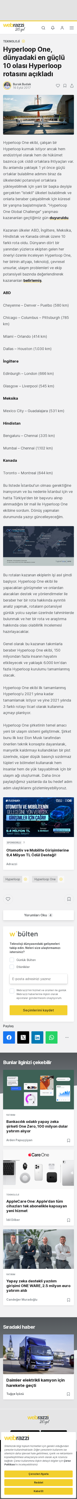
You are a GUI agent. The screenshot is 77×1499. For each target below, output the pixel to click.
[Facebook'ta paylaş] (10, 1037)
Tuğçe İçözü (15, 1394)
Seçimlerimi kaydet (38, 1010)
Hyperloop (13, 879)
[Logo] (14, 27)
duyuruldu (58, 218)
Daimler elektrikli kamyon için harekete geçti (35, 1383)
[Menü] (72, 28)
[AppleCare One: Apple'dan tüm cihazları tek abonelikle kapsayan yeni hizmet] (38, 1169)
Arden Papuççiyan (19, 1140)
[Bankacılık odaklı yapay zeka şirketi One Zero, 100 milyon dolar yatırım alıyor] (38, 1089)
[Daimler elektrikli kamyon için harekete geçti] (38, 1354)
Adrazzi (11, 864)
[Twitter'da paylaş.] (24, 1037)
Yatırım (10, 1114)
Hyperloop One (45, 879)
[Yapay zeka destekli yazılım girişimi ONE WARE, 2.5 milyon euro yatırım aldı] (38, 1249)
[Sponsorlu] (38, 817)
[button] (38, 546)
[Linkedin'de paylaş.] (38, 1037)
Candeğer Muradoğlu (21, 1299)
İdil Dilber (13, 1219)
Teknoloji (11, 41)
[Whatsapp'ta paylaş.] (53, 1037)
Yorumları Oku (38, 915)
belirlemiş (32, 280)
